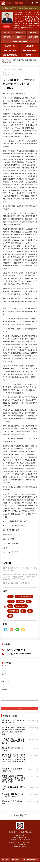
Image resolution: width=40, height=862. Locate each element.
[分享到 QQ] (5, 629)
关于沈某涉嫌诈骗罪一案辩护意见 (13, 788)
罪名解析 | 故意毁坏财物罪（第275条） (12, 770)
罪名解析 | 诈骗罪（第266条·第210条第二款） (13, 721)
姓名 (3, 666)
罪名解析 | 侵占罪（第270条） (12, 802)
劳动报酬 (20, 601)
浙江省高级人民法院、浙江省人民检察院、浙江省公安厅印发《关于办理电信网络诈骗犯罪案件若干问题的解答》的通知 (13, 759)
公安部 (11, 601)
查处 (23, 611)
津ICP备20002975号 (20, 846)
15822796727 (23, 837)
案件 (30, 611)
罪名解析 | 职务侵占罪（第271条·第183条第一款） (12, 795)
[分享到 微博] (11, 629)
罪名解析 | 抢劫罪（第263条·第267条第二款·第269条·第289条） (13, 741)
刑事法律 (8, 60)
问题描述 (5, 690)
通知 (10, 616)
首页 (3, 60)
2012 (10, 597)
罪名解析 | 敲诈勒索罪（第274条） (12, 749)
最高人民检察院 (21, 606)
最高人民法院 (13, 611)
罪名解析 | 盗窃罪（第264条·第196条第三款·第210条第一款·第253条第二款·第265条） (13, 730)
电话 (3, 674)
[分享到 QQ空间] (23, 629)
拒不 (28, 601)
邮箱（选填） (5, 681)
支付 (10, 606)
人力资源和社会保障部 (24, 597)
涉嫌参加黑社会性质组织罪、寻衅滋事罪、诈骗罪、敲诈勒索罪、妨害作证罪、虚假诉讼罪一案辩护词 (13, 779)
